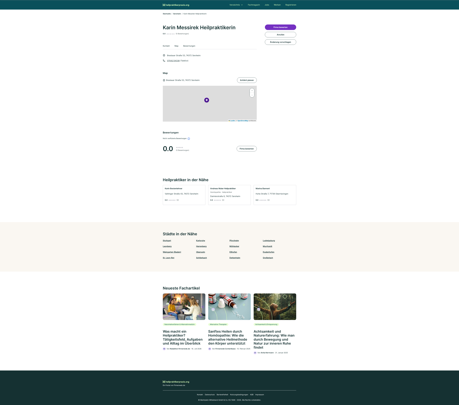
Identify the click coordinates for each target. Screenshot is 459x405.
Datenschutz (210, 395)
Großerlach (268, 258)
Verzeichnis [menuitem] (235, 5)
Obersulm (200, 252)
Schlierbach (201, 258)
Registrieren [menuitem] (290, 5)
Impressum (259, 395)
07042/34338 (173, 60)
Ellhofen (233, 252)
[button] (207, 100)
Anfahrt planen (247, 80)
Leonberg (167, 246)
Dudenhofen (268, 252)
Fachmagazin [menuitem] (254, 5)
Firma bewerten (247, 149)
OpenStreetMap (243, 121)
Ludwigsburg (269, 240)
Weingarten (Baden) (172, 252)
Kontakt (200, 395)
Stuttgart (167, 240)
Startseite (167, 14)
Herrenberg (201, 246)
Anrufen (280, 34)
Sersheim (177, 14)
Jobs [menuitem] (267, 5)
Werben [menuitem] (277, 5)
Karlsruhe (200, 240)
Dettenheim (235, 258)
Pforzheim (234, 240)
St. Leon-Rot (168, 258)
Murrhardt (267, 246)
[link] (184, 195)
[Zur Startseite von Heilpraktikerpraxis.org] (176, 4)
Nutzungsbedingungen (239, 395)
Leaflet (232, 121)
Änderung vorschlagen (280, 42)
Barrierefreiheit (222, 395)
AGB (251, 395)
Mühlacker (234, 246)
